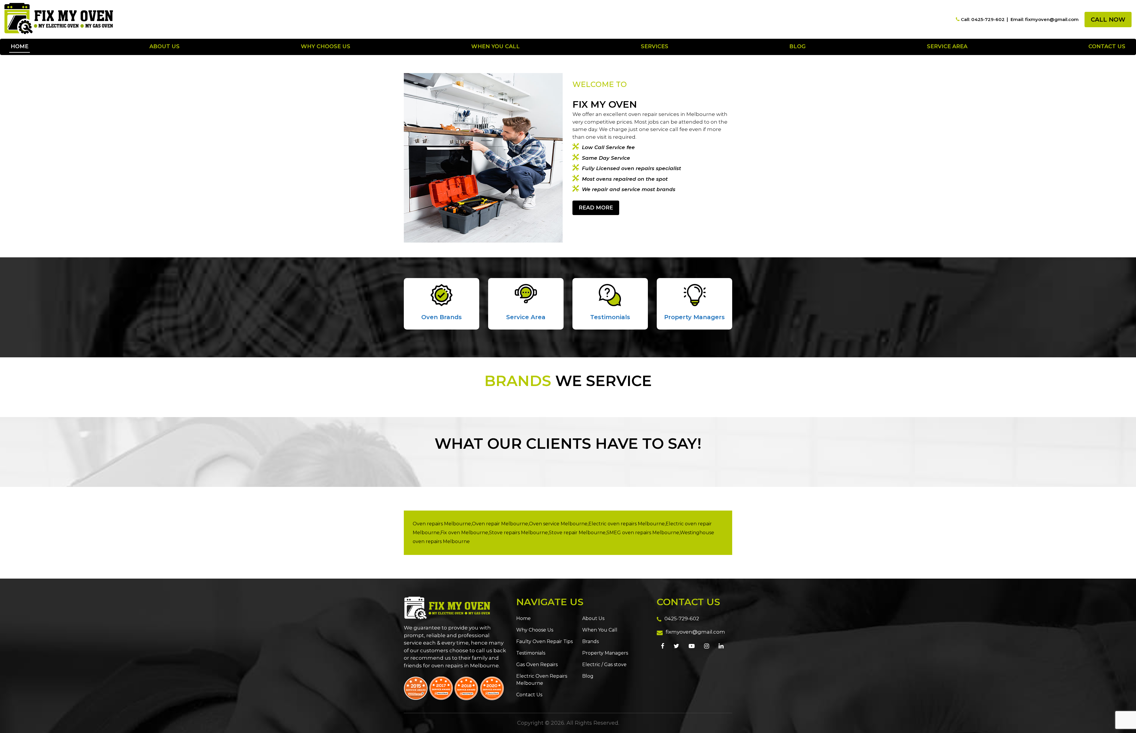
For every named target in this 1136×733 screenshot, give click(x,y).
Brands (590, 641)
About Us (164, 46)
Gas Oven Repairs (537, 664)
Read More (596, 207)
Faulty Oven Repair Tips (544, 641)
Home (19, 46)
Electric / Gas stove (604, 664)
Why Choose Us (325, 46)
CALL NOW (1108, 19)
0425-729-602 (681, 618)
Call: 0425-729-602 (983, 19)
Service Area (947, 46)
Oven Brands (441, 317)
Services (654, 46)
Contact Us (1106, 46)
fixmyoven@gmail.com (695, 632)
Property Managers (694, 317)
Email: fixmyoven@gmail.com (1045, 19)
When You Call (495, 46)
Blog (797, 46)
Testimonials (610, 317)
